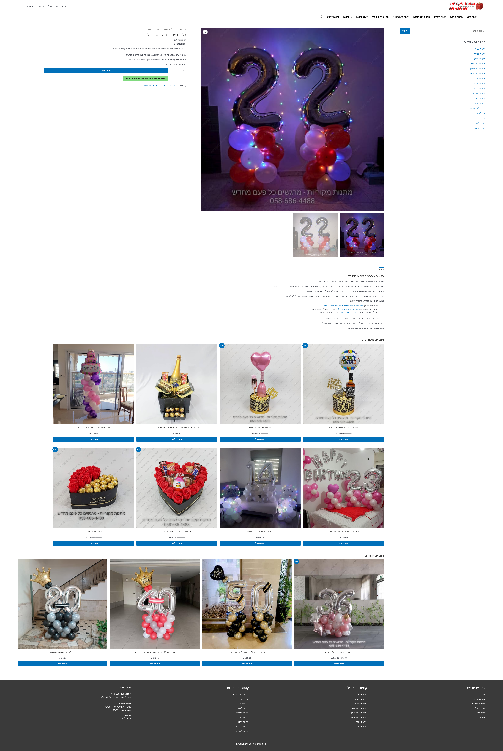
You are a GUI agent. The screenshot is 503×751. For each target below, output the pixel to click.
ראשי (64, 6)
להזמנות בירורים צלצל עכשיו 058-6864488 (145, 79)
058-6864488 (117, 694)
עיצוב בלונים (362, 17)
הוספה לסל (106, 70)
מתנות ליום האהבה (477, 73)
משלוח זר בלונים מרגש (349, 312)
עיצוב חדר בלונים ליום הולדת (348, 309)
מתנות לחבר (480, 78)
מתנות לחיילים (479, 93)
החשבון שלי (53, 6)
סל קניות (40, 6)
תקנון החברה (479, 699)
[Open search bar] (321, 16)
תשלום (30, 6)
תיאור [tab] (381, 269)
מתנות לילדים (440, 17)
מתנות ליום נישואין (400, 17)
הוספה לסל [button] (344, 439)
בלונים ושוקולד (479, 128)
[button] (205, 32)
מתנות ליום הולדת (421, 17)
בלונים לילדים (333, 17)
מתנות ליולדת (479, 88)
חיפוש (404, 31)
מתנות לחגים (480, 103)
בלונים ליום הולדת (380, 17)
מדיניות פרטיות (478, 703)
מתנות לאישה (456, 17)
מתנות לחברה (479, 83)
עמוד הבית (182, 29)
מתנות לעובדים (479, 98)
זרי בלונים (347, 17)
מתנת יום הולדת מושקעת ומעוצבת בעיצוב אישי (343, 305)
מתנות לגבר (472, 17)
